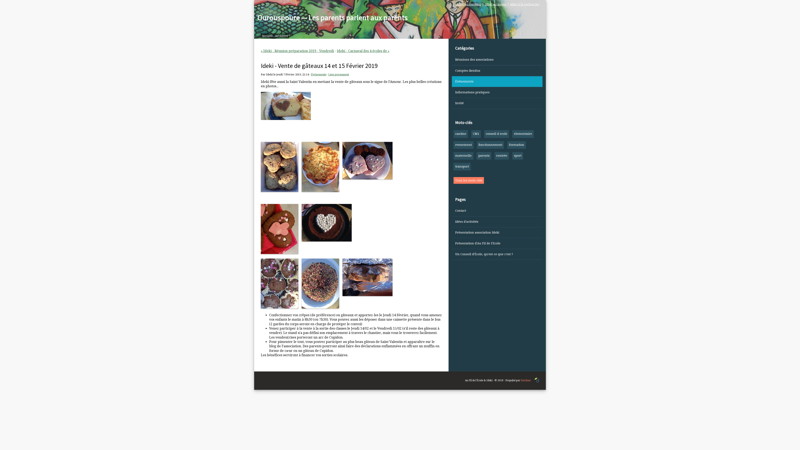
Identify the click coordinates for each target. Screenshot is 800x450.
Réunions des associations (474, 59)
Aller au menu (495, 4)
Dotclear (526, 380)
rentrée (501, 155)
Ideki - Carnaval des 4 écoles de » (363, 51)
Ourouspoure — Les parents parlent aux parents (333, 17)
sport (517, 155)
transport (462, 166)
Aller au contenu (468, 4)
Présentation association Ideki (477, 232)
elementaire (523, 133)
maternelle (463, 155)
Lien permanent (338, 74)
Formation (516, 144)
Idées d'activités (466, 221)
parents (484, 155)
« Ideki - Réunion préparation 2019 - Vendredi (297, 51)
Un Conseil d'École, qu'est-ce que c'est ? (484, 254)
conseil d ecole (496, 133)
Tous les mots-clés (468, 180)
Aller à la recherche (524, 4)
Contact (460, 210)
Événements (318, 74)
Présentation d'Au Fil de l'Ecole (477, 243)
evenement (463, 144)
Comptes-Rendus (467, 70)
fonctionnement (490, 144)
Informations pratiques (472, 92)
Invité (459, 103)
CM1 (476, 133)
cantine (460, 133)
